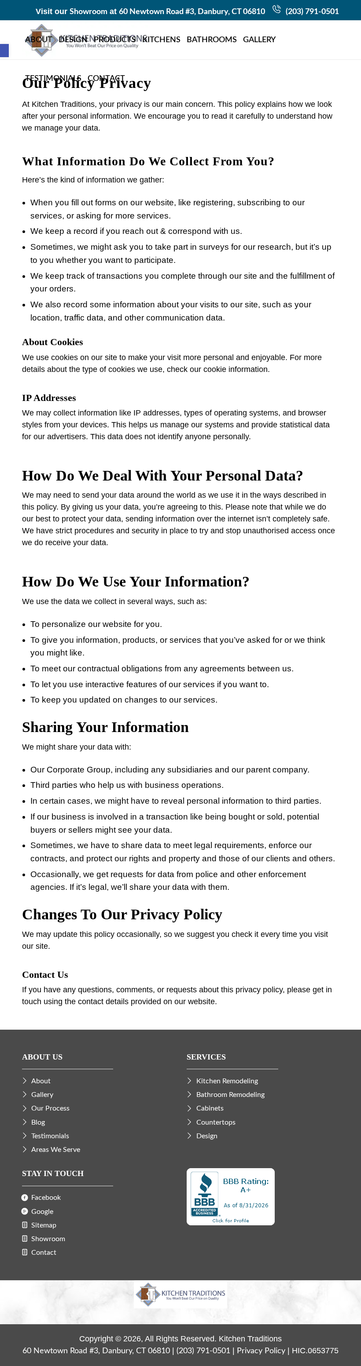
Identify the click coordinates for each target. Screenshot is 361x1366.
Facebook (46, 1197)
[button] (4, 50)
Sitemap (43, 1225)
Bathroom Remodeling (230, 1094)
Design (206, 1136)
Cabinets (210, 1108)
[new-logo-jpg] (180, 1296)
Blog (38, 1122)
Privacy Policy (261, 1351)
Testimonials (50, 1136)
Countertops (216, 1122)
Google (42, 1211)
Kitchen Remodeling (227, 1081)
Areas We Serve (55, 1149)
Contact (43, 1252)
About (41, 1081)
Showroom (88, 12)
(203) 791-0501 (312, 12)
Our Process (50, 1108)
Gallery (42, 1094)
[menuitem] (38, 40)
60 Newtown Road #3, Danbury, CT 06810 (192, 12)
